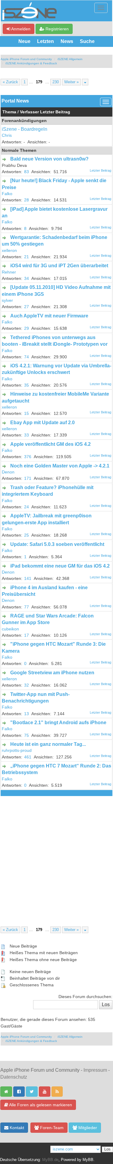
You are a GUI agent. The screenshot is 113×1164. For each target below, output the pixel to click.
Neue (24, 41)
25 (26, 535)
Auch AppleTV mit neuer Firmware (49, 315)
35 (26, 385)
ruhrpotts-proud (17, 750)
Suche (87, 41)
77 (26, 607)
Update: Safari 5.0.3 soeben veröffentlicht (57, 544)
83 (26, 172)
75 (26, 735)
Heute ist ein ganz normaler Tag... (48, 744)
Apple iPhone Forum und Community (26, 59)
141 (27, 578)
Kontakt (16, 1127)
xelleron (9, 250)
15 (26, 413)
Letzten (45, 41)
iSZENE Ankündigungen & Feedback (31, 63)
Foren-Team (51, 1127)
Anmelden (20, 28)
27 (26, 307)
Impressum (95, 1070)
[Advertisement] (56, 855)
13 (26, 714)
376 (27, 457)
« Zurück (10, 82)
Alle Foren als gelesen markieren (40, 1104)
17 (26, 635)
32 (26, 685)
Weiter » (71, 82)
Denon (8, 472)
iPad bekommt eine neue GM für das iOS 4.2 (60, 565)
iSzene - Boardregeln (24, 129)
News (67, 41)
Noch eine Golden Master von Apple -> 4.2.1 (59, 465)
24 (26, 507)
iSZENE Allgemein (70, 59)
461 (27, 757)
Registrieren (56, 28)
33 (26, 435)
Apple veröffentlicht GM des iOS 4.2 (50, 444)
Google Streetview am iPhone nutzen (52, 672)
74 (26, 357)
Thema (9, 112)
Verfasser (29, 112)
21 (26, 257)
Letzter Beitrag (55, 112)
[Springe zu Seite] (85, 82)
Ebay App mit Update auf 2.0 (42, 422)
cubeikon (10, 629)
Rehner (9, 272)
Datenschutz (13, 1077)
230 (55, 82)
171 (27, 478)
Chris (7, 135)
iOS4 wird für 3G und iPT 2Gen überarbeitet (59, 265)
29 (26, 328)
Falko (7, 193)
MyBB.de (50, 1160)
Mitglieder (87, 1127)
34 (26, 278)
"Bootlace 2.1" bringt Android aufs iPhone (58, 722)
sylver (7, 300)
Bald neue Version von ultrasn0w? (49, 158)
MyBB (88, 1160)
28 (26, 200)
